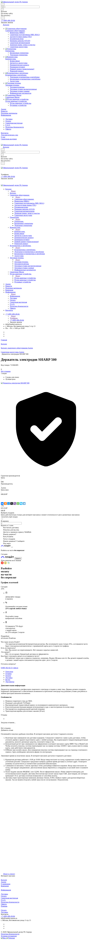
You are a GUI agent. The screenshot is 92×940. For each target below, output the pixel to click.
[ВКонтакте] (2, 503)
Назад (13, 191)
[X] (11, 503)
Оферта (8, 129)
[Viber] (14, 503)
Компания (5, 886)
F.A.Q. (7, 125)
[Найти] (3, 18)
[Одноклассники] (5, 503)
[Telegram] (24, 503)
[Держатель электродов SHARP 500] (15, 383)
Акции (3, 882)
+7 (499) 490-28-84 (8, 20)
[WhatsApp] (18, 503)
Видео (7, 680)
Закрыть (18, 558)
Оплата (8, 121)
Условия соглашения (9, 936)
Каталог (4, 880)
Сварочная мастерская (13, 123)
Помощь (4, 906)
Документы (9, 682)
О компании (5, 884)
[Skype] (21, 503)
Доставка (8, 119)
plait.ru (15, 668)
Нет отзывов (6, 371)
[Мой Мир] (8, 503)
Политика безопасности (14, 127)
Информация (6, 890)
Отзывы (8, 674)
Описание (9, 672)
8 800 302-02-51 (7, 668)
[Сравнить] (2, 499)
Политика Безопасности (10, 934)
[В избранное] (2, 497)
